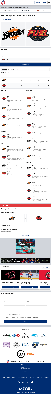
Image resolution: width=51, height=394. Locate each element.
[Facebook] (19, 382)
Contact (3, 377)
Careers (19, 379)
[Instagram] (23, 382)
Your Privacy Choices (45, 377)
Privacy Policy (32, 377)
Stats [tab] (17, 69)
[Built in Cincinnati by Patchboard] (25, 388)
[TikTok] (32, 382)
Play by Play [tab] (11, 69)
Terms (38, 377)
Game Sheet (8, 19)
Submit (25, 321)
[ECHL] (3, 2)
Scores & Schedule (41, 2)
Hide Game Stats (25, 64)
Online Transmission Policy (22, 377)
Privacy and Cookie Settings (28, 379)
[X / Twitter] (27, 382)
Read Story (11, 287)
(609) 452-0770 (24, 371)
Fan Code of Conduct (11, 377)
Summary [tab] (4, 69)
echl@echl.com (24, 372)
